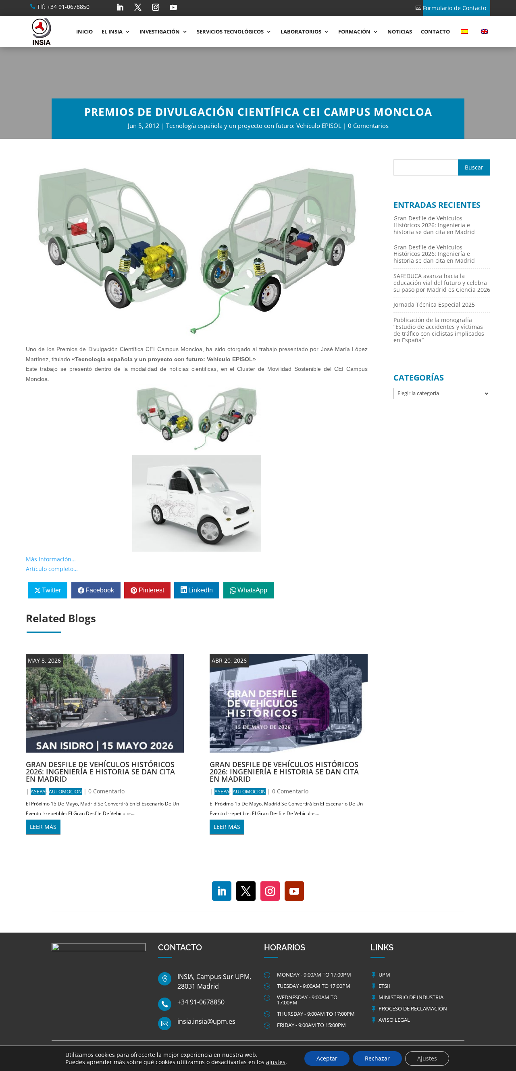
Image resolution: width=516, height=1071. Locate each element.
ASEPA (38, 791)
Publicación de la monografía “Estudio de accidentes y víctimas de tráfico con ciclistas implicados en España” (438, 330)
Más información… (51, 559)
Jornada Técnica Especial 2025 (434, 304)
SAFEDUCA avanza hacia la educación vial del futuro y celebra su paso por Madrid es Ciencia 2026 (441, 282)
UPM (384, 974)
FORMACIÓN (354, 31)
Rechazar (377, 1058)
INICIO (84, 31)
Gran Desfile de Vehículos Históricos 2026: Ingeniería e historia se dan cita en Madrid (100, 771)
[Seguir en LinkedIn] (120, 7)
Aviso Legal (394, 1019)
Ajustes (427, 1058)
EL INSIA (112, 31)
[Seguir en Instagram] (155, 7)
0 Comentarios (368, 125)
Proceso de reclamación (413, 1008)
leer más (43, 826)
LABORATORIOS (301, 31)
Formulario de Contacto (454, 8)
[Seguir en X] (138, 7)
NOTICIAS (399, 31)
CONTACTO (435, 31)
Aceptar (326, 1058)
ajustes (275, 1062)
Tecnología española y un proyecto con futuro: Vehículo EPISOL (253, 125)
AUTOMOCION (65, 791)
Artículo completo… (52, 569)
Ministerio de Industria (411, 997)
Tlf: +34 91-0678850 (63, 6)
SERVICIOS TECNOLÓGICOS (230, 31)
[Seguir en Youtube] (173, 7)
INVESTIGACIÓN (159, 31)
